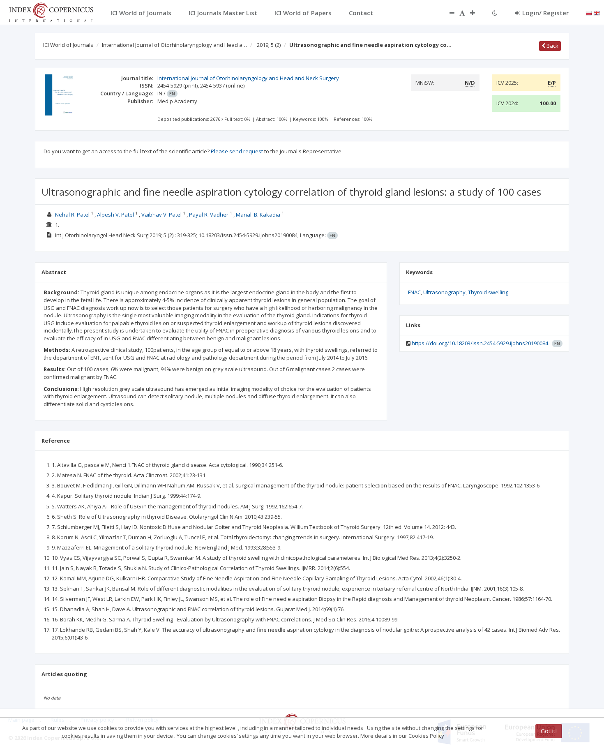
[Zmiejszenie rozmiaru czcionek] (448, 12)
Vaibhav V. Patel (161, 214)
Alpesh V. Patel (115, 214)
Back (551, 45)
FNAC (414, 292)
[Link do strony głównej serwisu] (51, 11)
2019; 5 (269, 44)
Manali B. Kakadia (258, 214)
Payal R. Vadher (208, 214)
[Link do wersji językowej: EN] (596, 12)
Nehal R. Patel (72, 214)
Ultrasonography (444, 292)
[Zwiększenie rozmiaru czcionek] (477, 12)
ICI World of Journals (68, 44)
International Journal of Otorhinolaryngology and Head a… (174, 44)
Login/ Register (545, 13)
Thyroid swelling (488, 292)
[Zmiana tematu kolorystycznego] (495, 12)
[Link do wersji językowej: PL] (589, 12)
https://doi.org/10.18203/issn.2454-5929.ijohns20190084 (480, 343)
